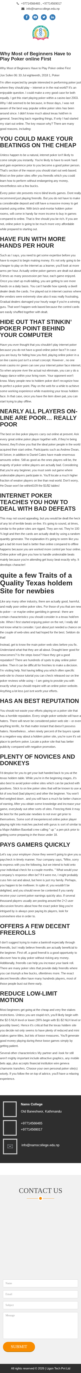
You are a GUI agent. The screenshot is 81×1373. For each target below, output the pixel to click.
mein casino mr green (14, 365)
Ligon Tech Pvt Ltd (58, 1368)
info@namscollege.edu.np (43, 8)
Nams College (31, 1104)
